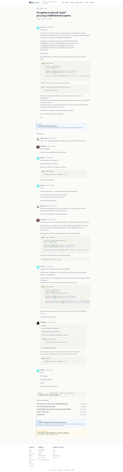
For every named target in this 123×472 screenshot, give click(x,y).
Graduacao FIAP (42, 455)
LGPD (72, 470)
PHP (87, 2)
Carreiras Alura (41, 449)
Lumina (54, 451)
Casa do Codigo (57, 455)
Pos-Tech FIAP (41, 457)
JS (84, 2)
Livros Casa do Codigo (43, 459)
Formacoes (40, 451)
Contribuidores (67, 470)
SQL (81, 2)
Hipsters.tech (56, 457)
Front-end (31, 453)
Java (63, 2)
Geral (66, 2)
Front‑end (72, 2)
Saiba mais (60, 470)
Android (92, 2)
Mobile (77, 2)
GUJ (38, 8)
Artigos (39, 453)
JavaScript (31, 459)
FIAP (54, 453)
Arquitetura (31, 465)
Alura (54, 449)
